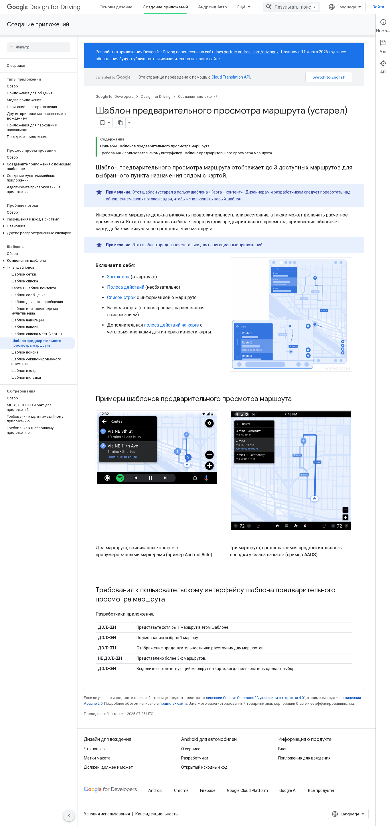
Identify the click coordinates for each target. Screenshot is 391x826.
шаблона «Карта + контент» (217, 192)
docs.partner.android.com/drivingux (246, 52)
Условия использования (107, 814)
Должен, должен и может (108, 767)
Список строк (121, 297)
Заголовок (118, 277)
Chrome (181, 790)
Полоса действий (125, 287)
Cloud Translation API (231, 77)
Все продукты (321, 790)
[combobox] (291, 7)
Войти (378, 7)
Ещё (241, 6)
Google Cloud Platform (247, 790)
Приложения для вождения (304, 758)
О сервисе (190, 749)
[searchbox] (38, 47)
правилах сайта (173, 703)
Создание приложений (165, 6)
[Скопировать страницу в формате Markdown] (120, 123)
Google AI (288, 790)
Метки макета (97, 758)
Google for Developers (114, 96)
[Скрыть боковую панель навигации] (69, 815)
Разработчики (194, 758)
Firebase (208, 790)
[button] (37, 166)
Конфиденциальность (156, 814)
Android (155, 790)
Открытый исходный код (204, 767)
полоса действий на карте (171, 325)
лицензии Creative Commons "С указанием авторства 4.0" (255, 698)
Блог (282, 749)
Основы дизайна (115, 6)
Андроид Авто (212, 6)
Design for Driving (54, 7)
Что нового (94, 749)
